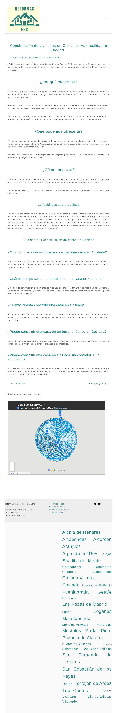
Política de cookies (58, 507)
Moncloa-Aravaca (75, 624)
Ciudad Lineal (101, 571)
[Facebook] (94, 504)
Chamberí (69, 571)
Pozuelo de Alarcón (82, 637)
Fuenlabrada (75, 592)
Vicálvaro (69, 696)
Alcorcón (102, 539)
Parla (91, 630)
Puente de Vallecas (76, 644)
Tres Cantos (75, 690)
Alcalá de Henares (81, 532)
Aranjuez (71, 546)
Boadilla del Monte (81, 560)
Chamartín (104, 567)
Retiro (109, 644)
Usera (107, 691)
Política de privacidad (58, 510)
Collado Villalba (78, 577)
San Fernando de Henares (87, 658)
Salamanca (70, 648)
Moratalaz (104, 624)
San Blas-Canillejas (97, 648)
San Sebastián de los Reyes (87, 672)
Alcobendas (74, 539)
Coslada (71, 584)
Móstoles (71, 630)
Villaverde (69, 701)
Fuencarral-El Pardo (97, 585)
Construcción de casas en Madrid (25, 58)
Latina (66, 612)
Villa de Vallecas (99, 696)
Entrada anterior (17, 384)
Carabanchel (71, 567)
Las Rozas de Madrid (84, 604)
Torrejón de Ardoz (93, 683)
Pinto (106, 630)
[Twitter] (99, 504)
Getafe (105, 592)
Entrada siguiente (99, 384)
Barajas (106, 554)
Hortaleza (69, 598)
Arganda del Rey (79, 553)
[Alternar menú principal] (106, 19)
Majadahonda (76, 618)
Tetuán (67, 683)
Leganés (103, 611)
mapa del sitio (58, 513)
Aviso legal (58, 504)
